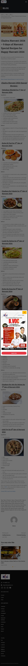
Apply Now (14, 353)
